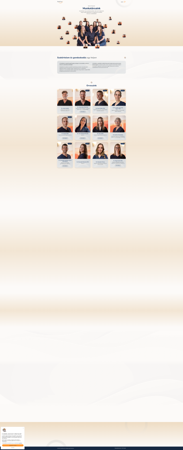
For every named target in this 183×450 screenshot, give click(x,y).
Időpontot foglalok (98, 352)
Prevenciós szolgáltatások (95, 438)
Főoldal (109, 429)
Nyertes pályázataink (121, 438)
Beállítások (20, 443)
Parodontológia (94, 440)
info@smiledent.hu (63, 435)
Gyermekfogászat (94, 441)
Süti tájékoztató (120, 433)
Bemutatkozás (110, 431)
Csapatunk (110, 433)
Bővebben (83, 111)
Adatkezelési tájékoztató (121, 429)
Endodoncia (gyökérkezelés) (96, 431)
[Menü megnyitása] (123, 2)
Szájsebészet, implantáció (95, 433)
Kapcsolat (65, 203)
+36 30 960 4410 (62, 433)
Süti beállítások (119, 434)
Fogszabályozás (94, 434)
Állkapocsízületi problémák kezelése (97, 443)
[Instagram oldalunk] (59, 440)
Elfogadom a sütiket (12, 445)
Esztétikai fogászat (94, 429)
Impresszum (119, 436)
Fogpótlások (93, 436)
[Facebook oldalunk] (58, 440)
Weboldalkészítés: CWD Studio (120, 448)
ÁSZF (118, 431)
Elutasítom (12, 447)
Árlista (109, 434)
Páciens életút (110, 436)
